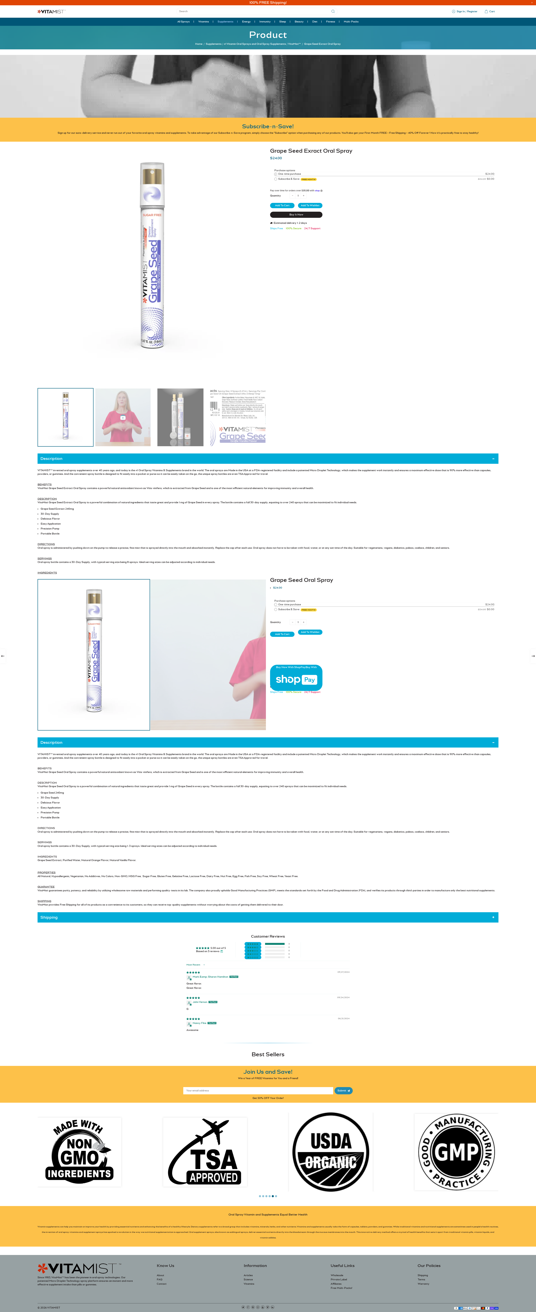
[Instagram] (258, 1307)
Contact (162, 1283)
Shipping (423, 1275)
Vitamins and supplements (310, 1227)
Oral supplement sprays (201, 1232)
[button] (42, 417)
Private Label (339, 1279)
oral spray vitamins (68, 1232)
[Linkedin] (272, 1307)
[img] (193, 972)
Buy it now (296, 214)
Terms (421, 1279)
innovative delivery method (375, 1232)
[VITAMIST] (51, 11)
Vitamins (249, 1283)
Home (198, 44)
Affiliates (336, 1283)
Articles (248, 1275)
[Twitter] (243, 1307)
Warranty (423, 1283)
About (160, 1275)
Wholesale (337, 1275)
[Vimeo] (267, 1307)
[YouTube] (263, 1307)
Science (248, 1279)
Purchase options (284, 170)
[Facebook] (248, 1307)
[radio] (275, 174)
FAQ (159, 1279)
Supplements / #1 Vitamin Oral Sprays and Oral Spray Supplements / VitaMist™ (253, 44)
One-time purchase (289, 173)
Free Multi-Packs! (341, 1288)
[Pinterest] (253, 1307)
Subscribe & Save (297, 179)
